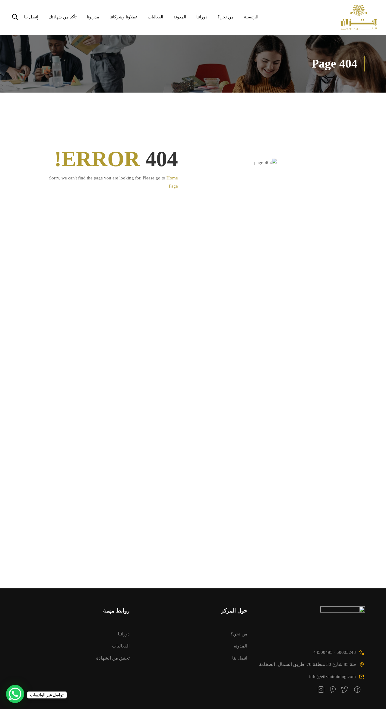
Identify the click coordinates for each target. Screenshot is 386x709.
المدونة (179, 17)
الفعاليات (155, 17)
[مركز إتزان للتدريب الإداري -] (354, 17)
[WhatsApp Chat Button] (15, 694)
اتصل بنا (239, 657)
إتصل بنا (31, 17)
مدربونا (93, 17)
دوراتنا (201, 17)
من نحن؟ (225, 17)
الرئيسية (251, 17)
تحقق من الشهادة (113, 657)
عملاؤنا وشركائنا (123, 17)
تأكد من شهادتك (63, 17)
